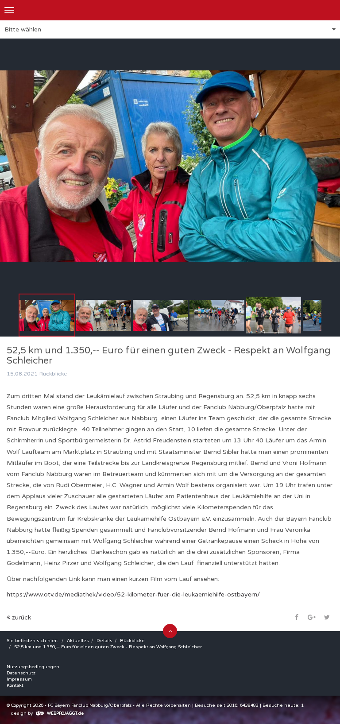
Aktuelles (78, 640)
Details (104, 640)
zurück (20, 617)
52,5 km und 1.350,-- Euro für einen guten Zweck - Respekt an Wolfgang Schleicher (108, 647)
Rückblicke (132, 640)
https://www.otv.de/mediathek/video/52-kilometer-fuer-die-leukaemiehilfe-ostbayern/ (133, 594)
